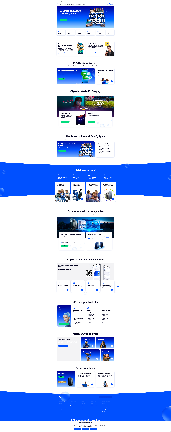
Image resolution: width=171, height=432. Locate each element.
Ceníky (71, 407)
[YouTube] (107, 397)
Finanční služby (61, 413)
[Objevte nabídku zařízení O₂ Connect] (93, 192)
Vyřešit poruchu (104, 411)
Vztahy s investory (94, 405)
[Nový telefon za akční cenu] (62, 192)
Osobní (59, 1)
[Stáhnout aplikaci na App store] (61, 269)
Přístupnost (93, 413)
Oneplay (60, 409)
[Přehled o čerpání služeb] (63, 286)
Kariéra (92, 414)
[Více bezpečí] (107, 355)
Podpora (103, 403)
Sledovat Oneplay (107, 1)
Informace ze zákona (94, 409)
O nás (92, 403)
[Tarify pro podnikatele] (105, 379)
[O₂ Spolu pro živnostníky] (85, 379)
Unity (81, 407)
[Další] (116, 119)
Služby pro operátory (105, 413)
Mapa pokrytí (104, 409)
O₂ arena (82, 405)
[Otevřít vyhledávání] (107, 4)
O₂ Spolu (60, 403)
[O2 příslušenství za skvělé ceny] (78, 192)
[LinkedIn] (110, 397)
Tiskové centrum (94, 407)
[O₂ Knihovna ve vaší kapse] (93, 286)
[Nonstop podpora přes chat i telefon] (107, 286)
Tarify (60, 405)
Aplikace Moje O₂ (72, 405)
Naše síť (71, 414)
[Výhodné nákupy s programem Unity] (108, 192)
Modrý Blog (82, 409)
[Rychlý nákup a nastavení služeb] (78, 286)
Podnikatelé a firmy (65, 1)
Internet (60, 407)
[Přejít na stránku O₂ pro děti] (105, 76)
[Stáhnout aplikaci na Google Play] (68, 269)
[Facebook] (103, 397)
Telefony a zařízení (62, 411)
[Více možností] (88, 342)
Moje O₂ (71, 403)
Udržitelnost (93, 411)
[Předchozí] (55, 119)
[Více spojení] (105, 342)
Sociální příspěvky (73, 411)
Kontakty (103, 405)
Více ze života (72, 413)
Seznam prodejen (105, 407)
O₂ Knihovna (112, 1)
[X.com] (105, 397)
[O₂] (58, 4)
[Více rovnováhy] (90, 355)
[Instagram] (100, 397)
